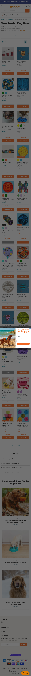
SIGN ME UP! (23, 343)
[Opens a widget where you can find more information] (25, 673)
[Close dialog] (30, 328)
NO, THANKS (23, 346)
